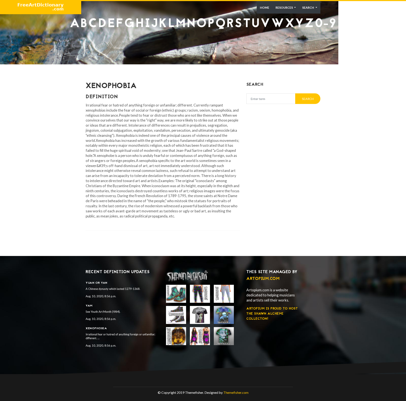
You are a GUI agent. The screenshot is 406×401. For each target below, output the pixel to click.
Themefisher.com (235, 392)
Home (264, 7)
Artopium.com (263, 279)
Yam (89, 306)
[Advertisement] (203, 40)
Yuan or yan (96, 283)
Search (308, 7)
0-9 (325, 24)
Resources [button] (285, 7)
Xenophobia (96, 328)
